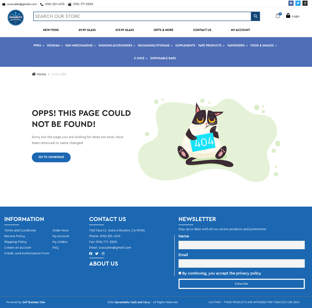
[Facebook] (291, 3)
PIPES (38, 45)
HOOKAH (53, 45)
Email (183, 255)
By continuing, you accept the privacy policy (221, 273)
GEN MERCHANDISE (79, 45)
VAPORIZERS (236, 45)
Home (41, 74)
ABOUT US (103, 264)
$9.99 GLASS (87, 30)
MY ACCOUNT (240, 30)
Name (183, 236)
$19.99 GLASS (124, 30)
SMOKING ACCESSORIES (115, 45)
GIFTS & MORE (163, 30)
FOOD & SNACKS (262, 45)
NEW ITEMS (51, 30)
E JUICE (139, 58)
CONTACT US (202, 30)
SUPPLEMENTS (185, 45)
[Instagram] (305, 3)
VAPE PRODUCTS (210, 45)
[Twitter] (298, 3)
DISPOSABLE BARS (163, 58)
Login (295, 16)
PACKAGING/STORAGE (154, 45)
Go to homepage (51, 157)
